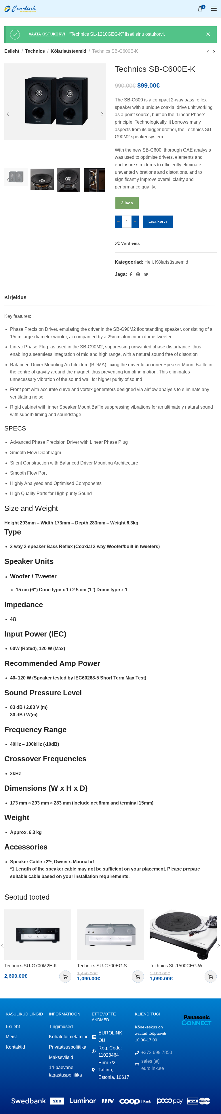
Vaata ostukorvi (47, 34)
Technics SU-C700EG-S (102, 965)
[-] (118, 222)
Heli (148, 262)
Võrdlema (130, 243)
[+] (135, 222)
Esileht (11, 51)
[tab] (15, 297)
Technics (35, 51)
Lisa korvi (157, 221)
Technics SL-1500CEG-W (176, 965)
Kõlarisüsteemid (68, 51)
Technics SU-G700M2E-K (30, 965)
